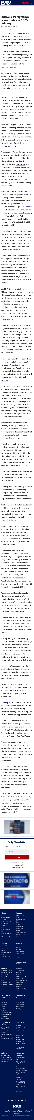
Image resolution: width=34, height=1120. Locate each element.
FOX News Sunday (21, 989)
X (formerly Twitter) (6, 1012)
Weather (19, 913)
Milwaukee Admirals (7, 984)
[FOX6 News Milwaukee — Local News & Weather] (6, 3)
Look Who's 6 (19, 949)
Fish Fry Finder (20, 1002)
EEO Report (19, 1037)
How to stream (20, 970)
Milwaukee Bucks (6, 982)
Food (17, 958)
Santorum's (6, 73)
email (25, 1100)
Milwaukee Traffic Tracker (21, 962)
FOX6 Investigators (6, 921)
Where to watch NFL (20, 1058)
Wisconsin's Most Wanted (6, 918)
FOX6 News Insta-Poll (6, 930)
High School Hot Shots (6, 979)
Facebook (4, 1002)
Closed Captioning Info (21, 1044)
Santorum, (20, 164)
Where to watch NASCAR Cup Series (21, 1069)
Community (20, 995)
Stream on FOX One (20, 1054)
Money (4, 943)
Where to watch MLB (20, 1065)
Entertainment (5, 923)
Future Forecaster (21, 933)
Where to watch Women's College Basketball (20, 1082)
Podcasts (4, 925)
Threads (3, 1008)
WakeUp (19, 943)
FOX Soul (18, 987)
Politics (15, 26)
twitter (12, 1100)
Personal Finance (6, 952)
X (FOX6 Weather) (6, 1018)
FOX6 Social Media (5, 996)
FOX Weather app (21, 926)
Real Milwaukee (20, 951)
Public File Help (20, 1039)
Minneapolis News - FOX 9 (7, 1031)
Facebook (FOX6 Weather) (6, 1015)
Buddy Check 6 (20, 1004)
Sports (4, 968)
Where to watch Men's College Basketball (20, 1077)
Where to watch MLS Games (20, 1090)
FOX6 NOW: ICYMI (21, 976)
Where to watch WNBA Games (20, 1087)
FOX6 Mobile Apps (21, 1031)
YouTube (3, 1000)
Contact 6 (4, 946)
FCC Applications (20, 1041)
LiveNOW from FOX (21, 980)
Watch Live (26, 3)
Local (2, 915)
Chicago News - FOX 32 (5, 1028)
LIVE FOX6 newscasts (19, 973)
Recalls (3, 950)
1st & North (4, 975)
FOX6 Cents (4, 948)
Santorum (23, 231)
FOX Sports (19, 984)
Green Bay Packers (6, 972)
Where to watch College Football (20, 1062)
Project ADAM (20, 1006)
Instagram (4, 1004)
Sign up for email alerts (20, 1028)
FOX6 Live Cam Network (20, 923)
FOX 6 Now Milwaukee (6, 26)
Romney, (22, 152)
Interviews (18, 956)
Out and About (20, 954)
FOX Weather (19, 928)
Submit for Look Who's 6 (20, 946)
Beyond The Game (6, 977)
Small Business (5, 956)
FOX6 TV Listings (20, 978)
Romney (4, 51)
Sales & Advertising (5, 1054)
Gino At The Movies (21, 960)
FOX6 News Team (21, 1033)
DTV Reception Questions (20, 1047)
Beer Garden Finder (21, 1000)
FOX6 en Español (6, 937)
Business (3, 954)
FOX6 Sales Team (6, 1057)
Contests (18, 1025)
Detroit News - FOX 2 (6, 1035)
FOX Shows (19, 991)
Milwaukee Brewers (6, 970)
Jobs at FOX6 (19, 1035)
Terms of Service (18, 867)
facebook (8, 1100)
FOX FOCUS (4, 1062)
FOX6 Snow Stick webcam (20, 935)
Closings (18, 930)
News (3, 913)
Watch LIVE (20, 968)
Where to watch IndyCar (20, 1073)
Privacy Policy (19, 865)
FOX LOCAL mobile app (6, 934)
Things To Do (19, 998)
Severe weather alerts (20, 916)
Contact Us (20, 1023)
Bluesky (3, 1010)
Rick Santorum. (18, 45)
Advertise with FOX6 (7, 1060)
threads (18, 1100)
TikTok (3, 1006)
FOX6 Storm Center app (21, 920)
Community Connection (19, 1009)
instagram (15, 1100)
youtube (22, 1100)
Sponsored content (6, 1064)
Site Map (3, 939)
